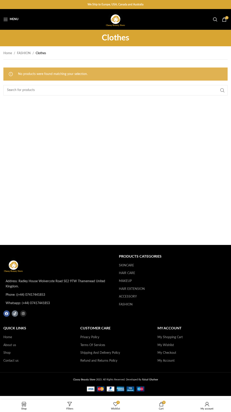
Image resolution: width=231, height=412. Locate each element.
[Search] (215, 19)
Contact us (10, 360)
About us (9, 345)
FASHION (24, 53)
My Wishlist (165, 345)
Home (7, 53)
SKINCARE (126, 265)
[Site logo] (115, 19)
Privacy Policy (89, 337)
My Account (166, 360)
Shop (7, 352)
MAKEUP (125, 281)
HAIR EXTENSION (132, 289)
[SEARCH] (222, 90)
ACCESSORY (128, 296)
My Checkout (166, 352)
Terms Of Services (92, 345)
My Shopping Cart (170, 337)
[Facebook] (6, 313)
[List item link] (57, 294)
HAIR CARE (127, 273)
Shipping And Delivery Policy (100, 352)
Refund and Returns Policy (98, 360)
